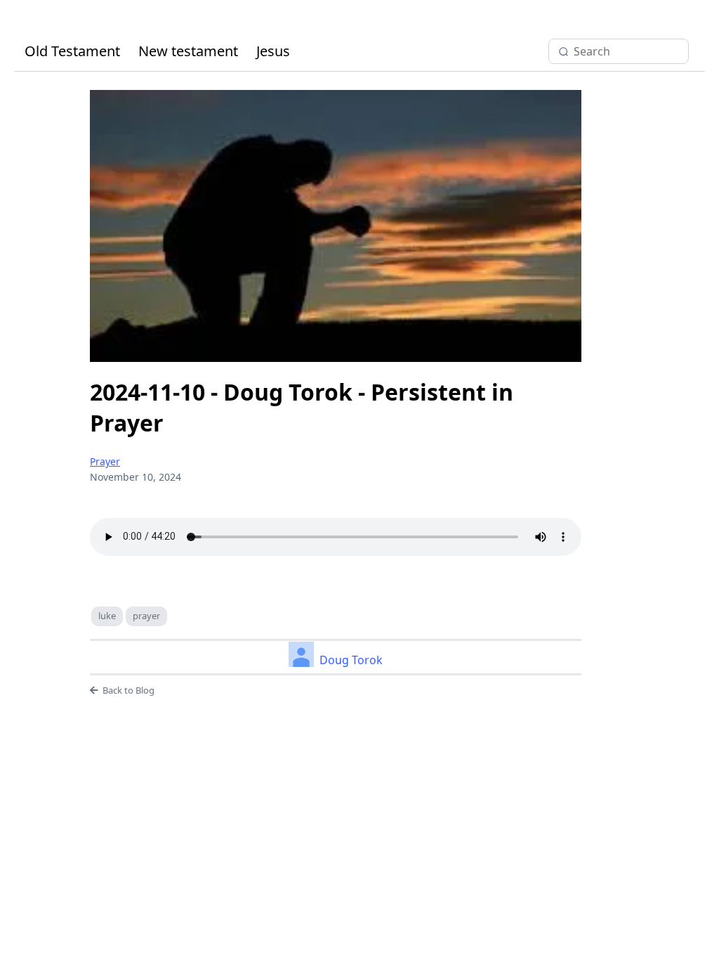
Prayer (105, 461)
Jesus (273, 50)
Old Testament (72, 50)
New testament (188, 50)
